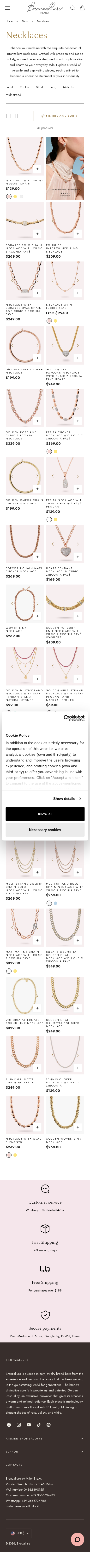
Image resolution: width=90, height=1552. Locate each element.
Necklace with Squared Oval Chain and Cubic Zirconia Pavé (24, 309)
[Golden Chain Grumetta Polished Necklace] (65, 996)
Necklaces (43, 21)
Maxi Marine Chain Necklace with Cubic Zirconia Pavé (24, 955)
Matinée (68, 87)
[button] (8, 8)
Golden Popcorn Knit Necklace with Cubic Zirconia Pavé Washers (64, 632)
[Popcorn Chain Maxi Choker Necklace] (25, 544)
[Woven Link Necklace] (25, 604)
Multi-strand (13, 94)
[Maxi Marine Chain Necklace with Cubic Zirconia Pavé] (25, 928)
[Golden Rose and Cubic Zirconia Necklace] (25, 408)
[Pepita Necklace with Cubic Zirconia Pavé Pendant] (65, 476)
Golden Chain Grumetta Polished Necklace (62, 1023)
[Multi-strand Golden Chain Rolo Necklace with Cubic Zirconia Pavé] (25, 859)
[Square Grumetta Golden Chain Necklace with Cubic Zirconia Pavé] (65, 928)
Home (9, 21)
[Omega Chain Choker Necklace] (25, 345)
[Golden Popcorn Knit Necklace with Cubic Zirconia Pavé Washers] (65, 604)
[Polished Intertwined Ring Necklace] (65, 221)
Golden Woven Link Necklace (63, 1140)
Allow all (45, 814)
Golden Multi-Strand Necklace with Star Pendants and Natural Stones (24, 695)
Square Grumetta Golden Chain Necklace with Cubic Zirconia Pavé (64, 956)
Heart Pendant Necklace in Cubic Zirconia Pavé (62, 571)
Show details (64, 799)
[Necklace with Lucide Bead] (65, 280)
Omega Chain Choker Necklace (24, 371)
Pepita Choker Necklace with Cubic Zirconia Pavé (64, 435)
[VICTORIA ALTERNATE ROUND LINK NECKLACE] (25, 996)
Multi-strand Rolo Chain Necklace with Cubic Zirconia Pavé (65, 887)
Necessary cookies (45, 830)
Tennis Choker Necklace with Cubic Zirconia (64, 1082)
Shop (25, 21)
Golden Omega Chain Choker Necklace (24, 502)
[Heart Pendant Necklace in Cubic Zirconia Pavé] (65, 544)
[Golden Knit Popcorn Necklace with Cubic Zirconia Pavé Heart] (65, 345)
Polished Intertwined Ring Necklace (62, 248)
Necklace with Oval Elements (23, 1140)
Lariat (9, 87)
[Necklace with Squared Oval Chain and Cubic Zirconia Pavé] (25, 280)
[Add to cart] (37, 233)
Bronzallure (23, 1543)
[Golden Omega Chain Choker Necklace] (25, 476)
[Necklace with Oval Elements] (25, 1115)
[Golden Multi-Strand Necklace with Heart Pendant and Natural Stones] (65, 666)
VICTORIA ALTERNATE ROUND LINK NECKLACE (25, 1021)
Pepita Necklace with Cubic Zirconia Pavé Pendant (65, 503)
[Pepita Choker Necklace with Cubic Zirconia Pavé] (65, 408)
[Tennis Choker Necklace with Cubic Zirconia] (65, 1055)
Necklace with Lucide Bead (59, 306)
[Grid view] (9, 116)
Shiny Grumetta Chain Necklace (20, 1081)
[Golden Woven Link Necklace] (65, 1115)
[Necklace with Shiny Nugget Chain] (25, 156)
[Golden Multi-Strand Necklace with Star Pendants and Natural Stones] (25, 666)
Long (53, 87)
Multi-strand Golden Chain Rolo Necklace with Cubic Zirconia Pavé (24, 888)
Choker (24, 87)
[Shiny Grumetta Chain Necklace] (25, 1055)
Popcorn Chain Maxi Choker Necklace (24, 570)
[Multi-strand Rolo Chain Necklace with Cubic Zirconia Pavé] (65, 859)
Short (39, 87)
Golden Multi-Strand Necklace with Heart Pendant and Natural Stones (65, 695)
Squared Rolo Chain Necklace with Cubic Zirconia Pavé (24, 248)
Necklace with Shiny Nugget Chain (24, 182)
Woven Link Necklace (16, 629)
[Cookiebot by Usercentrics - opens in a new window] (64, 718)
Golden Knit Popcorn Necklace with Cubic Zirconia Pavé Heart (64, 374)
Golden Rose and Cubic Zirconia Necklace (21, 435)
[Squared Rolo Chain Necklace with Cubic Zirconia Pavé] (25, 221)
